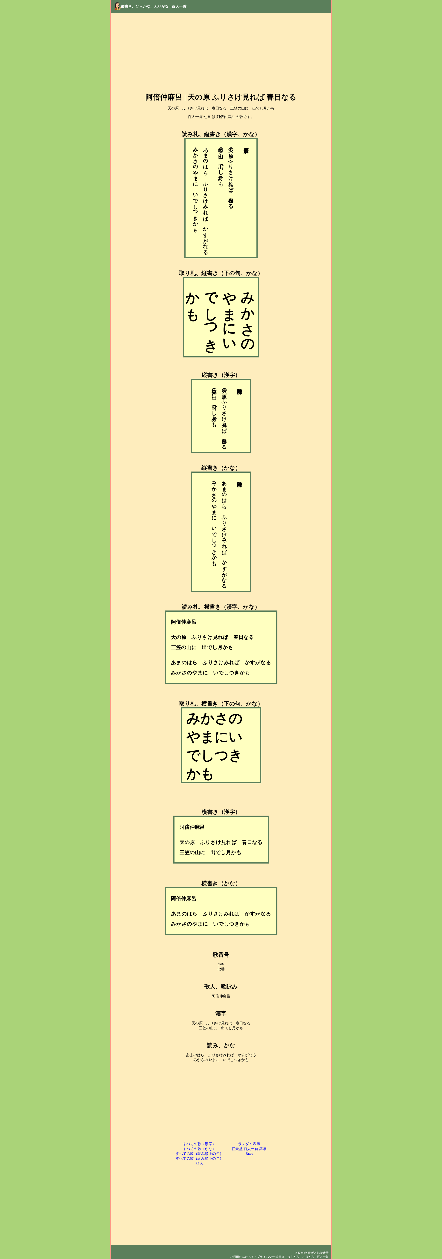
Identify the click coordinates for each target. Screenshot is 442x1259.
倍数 (297, 1253)
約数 (304, 1253)
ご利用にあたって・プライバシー (252, 1257)
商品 (249, 1154)
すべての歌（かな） (199, 1149)
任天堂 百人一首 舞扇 (249, 1149)
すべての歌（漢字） (199, 1144)
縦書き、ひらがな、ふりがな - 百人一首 (153, 6)
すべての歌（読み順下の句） (199, 1158)
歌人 (199, 1163)
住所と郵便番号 (318, 1253)
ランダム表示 (249, 1144)
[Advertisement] (221, 52)
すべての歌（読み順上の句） (199, 1154)
